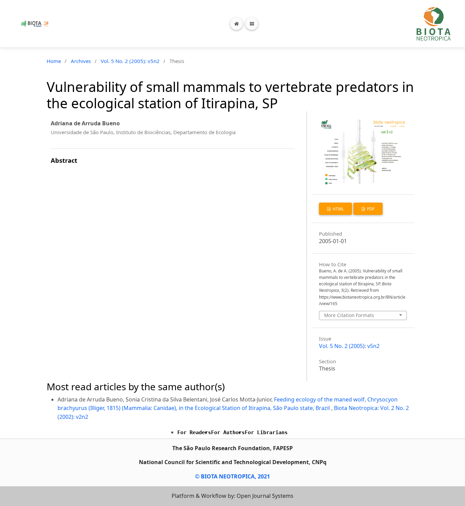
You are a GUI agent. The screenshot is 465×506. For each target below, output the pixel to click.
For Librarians (266, 432)
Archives (81, 61)
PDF (370, 209)
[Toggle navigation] (251, 23)
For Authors (228, 432)
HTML (338, 209)
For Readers (194, 432)
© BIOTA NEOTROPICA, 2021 (232, 476)
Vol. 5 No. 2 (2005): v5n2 (130, 61)
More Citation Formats (349, 315)
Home (54, 61)
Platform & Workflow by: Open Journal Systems (232, 496)
